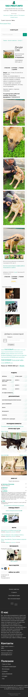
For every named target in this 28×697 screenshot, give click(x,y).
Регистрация (3, 23)
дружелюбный (7, 357)
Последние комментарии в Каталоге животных (12, 426)
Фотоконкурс (5, 411)
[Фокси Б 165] (12, 293)
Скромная (8, 353)
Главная (5, 40)
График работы (14, 15)
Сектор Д (4, 389)
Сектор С (20, 40)
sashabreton (13, 531)
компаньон (9, 355)
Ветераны (4, 376)
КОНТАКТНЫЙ (20, 353)
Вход (9, 23)
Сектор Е (17, 389)
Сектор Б (4, 385)
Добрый (7, 362)
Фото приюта (14, 561)
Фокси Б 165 (8, 299)
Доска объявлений (6, 403)
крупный (21, 351)
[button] (23, 241)
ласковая (6, 359)
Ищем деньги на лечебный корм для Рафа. (11, 530)
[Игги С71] (11, 306)
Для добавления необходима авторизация (14, 505)
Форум (3, 407)
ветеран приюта (17, 349)
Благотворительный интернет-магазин (11, 400)
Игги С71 (7, 312)
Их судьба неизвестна (7, 392)
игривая (14, 67)
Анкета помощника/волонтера (13, 510)
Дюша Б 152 (8, 325)
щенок (11, 362)
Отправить (11, 344)
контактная (18, 355)
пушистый (23, 355)
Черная (2, 351)
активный (3, 355)
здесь (2, 648)
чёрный (2, 349)
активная (12, 357)
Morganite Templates (14, 694)
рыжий (17, 357)
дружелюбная (21, 357)
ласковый (8, 349)
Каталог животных (12, 40)
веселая (7, 67)
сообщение (7, 531)
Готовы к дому (18, 376)
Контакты (6, 15)
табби (21, 360)
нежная (16, 353)
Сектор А (17, 380)
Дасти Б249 (4, 455)
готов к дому (23, 349)
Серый (2, 357)
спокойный (16, 351)
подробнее (10, 650)
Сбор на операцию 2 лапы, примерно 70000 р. (12, 534)
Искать (22, 366)
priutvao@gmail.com (6, 654)
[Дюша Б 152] (12, 319)
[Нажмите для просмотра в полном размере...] (14, 112)
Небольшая (12, 353)
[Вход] (14, 337)
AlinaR (15, 272)
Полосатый (15, 360)
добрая (15, 69)
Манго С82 (3, 431)
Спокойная (6, 351)
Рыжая (22, 67)
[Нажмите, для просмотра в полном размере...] (8, 54)
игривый (3, 362)
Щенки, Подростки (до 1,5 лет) (6, 381)
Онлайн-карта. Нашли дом (8, 418)
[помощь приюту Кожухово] (10, 517)
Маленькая (11, 351)
